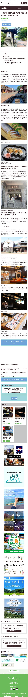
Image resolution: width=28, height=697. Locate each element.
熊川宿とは (7, 56)
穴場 (14, 388)
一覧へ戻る (13, 398)
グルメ (4, 389)
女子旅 (4, 391)
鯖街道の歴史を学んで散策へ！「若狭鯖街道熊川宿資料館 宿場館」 (15, 59)
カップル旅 (10, 391)
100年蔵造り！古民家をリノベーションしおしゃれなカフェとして (15, 63)
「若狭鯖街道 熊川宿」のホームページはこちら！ (13, 379)
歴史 (22, 388)
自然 (18, 388)
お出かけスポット (7, 388)
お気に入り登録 (7, 24)
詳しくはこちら (13, 630)
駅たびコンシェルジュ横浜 (14, 392)
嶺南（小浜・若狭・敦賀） (14, 389)
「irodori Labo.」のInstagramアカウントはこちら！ (14, 341)
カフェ (4, 392)
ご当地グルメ (18, 391)
